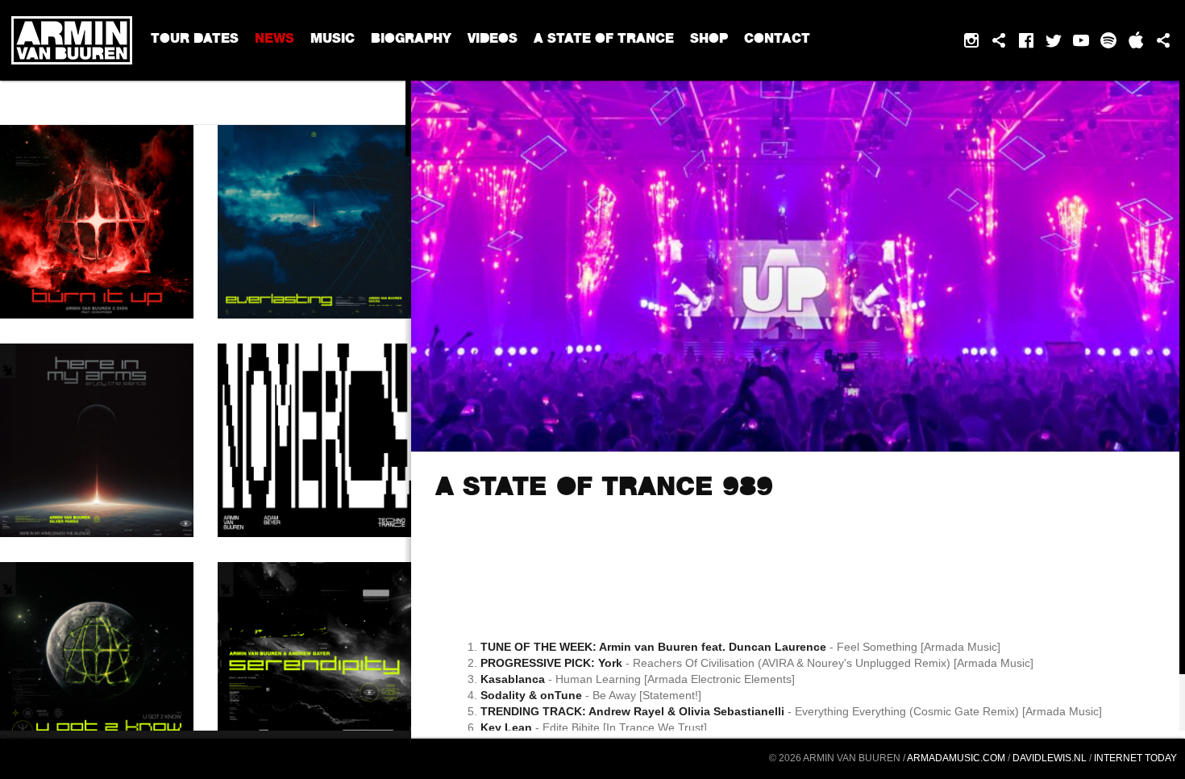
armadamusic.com (956, 758)
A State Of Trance (604, 40)
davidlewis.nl (1049, 758)
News (274, 40)
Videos (493, 40)
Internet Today (1135, 758)
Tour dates (195, 40)
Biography (411, 40)
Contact (777, 40)
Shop (709, 40)
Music (332, 40)
